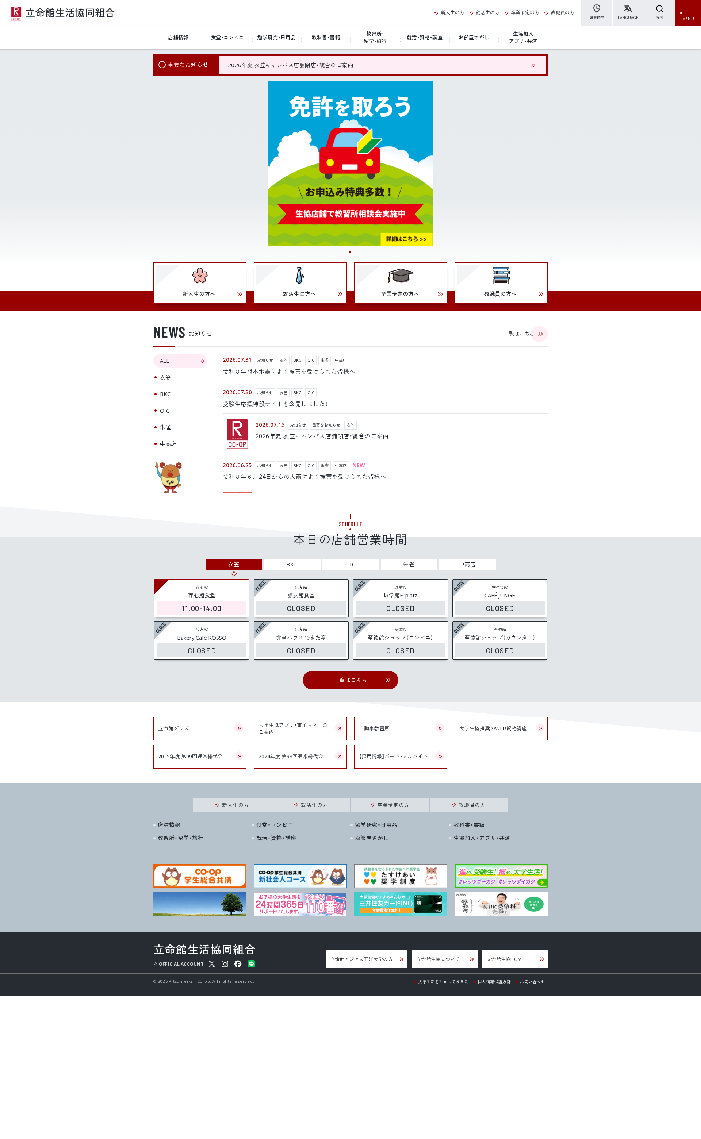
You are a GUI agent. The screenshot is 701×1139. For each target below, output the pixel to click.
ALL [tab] (164, 361)
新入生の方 (452, 12)
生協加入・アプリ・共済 (481, 838)
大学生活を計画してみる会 (443, 981)
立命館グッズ (173, 728)
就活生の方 (487, 12)
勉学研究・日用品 (276, 37)
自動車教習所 (374, 728)
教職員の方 (562, 12)
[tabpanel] (350, 163)
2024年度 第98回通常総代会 (290, 756)
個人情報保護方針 (494, 981)
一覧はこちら (519, 333)
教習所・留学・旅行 (375, 37)
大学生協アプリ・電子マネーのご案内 (292, 728)
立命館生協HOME (505, 958)
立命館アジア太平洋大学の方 (361, 958)
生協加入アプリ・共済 (523, 37)
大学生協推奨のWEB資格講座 (493, 728)
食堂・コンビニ (227, 37)
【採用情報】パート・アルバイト (393, 756)
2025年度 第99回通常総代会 (190, 756)
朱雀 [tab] (165, 427)
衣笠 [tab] (165, 377)
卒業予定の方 (525, 12)
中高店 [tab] (168, 444)
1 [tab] (350, 252)
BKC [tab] (165, 394)
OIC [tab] (164, 411)
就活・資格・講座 (425, 37)
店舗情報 (178, 37)
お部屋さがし (474, 37)
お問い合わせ (532, 981)
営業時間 (597, 17)
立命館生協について (438, 958)
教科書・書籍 (326, 37)
